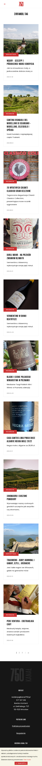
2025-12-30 (10, 77)
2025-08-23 (10, 143)
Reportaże (11, 54)
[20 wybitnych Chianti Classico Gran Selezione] (21, 166)
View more (27, 760)
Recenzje (10, 114)
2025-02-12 (10, 576)
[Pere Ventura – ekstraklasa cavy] (21, 600)
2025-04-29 (10, 332)
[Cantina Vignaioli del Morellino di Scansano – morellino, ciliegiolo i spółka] (21, 99)
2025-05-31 (10, 271)
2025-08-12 (10, 210)
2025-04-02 (10, 393)
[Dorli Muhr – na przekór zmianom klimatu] (21, 233)
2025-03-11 (10, 451)
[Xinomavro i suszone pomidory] (21, 474)
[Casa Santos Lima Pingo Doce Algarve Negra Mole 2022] (21, 417)
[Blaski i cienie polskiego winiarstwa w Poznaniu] (21, 355)
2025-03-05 (10, 515)
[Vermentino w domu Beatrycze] (21, 294)
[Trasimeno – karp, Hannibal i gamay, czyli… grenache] (21, 539)
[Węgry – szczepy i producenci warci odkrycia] (21, 39)
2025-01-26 (10, 640)
